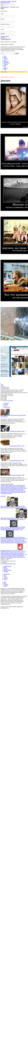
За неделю (6, 403)
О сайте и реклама (11, 1)
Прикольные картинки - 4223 (17, 445)
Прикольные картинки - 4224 (17, 431)
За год (5, 405)
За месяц (6, 404)
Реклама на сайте (11, 563)
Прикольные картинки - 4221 (17, 475)
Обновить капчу (5, 36)
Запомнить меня (15, 7)
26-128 (2, 386)
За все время (7, 407)
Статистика (3, 1)
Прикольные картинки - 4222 (17, 460)
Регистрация (6, 2)
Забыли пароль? (5, 7)
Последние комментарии (7, 484)
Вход (2, 2)
